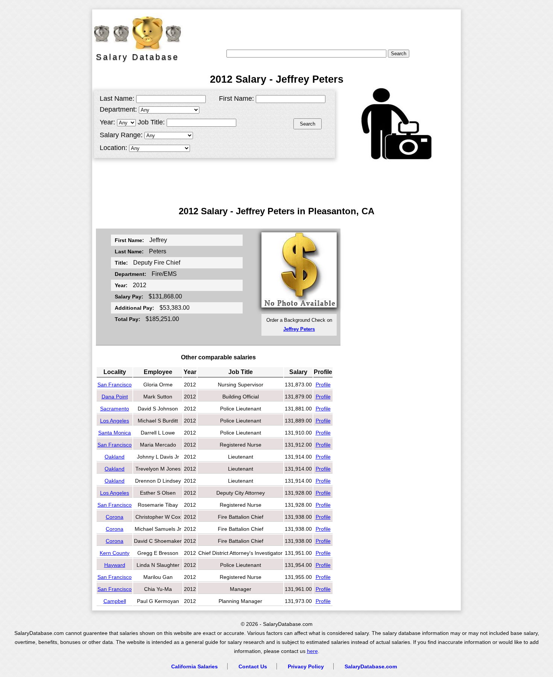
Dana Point (115, 397)
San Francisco (114, 385)
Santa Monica (114, 433)
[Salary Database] (133, 32)
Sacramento (114, 409)
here (312, 651)
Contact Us (253, 666)
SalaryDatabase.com (371, 666)
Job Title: (151, 122)
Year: (107, 122)
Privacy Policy (306, 666)
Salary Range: (121, 135)
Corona (114, 517)
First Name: (236, 98)
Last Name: (117, 98)
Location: (113, 147)
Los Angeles (114, 421)
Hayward (114, 565)
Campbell (114, 601)
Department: (118, 109)
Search (307, 124)
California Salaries (194, 666)
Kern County (114, 553)
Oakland (115, 457)
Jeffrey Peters (299, 329)
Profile (323, 385)
